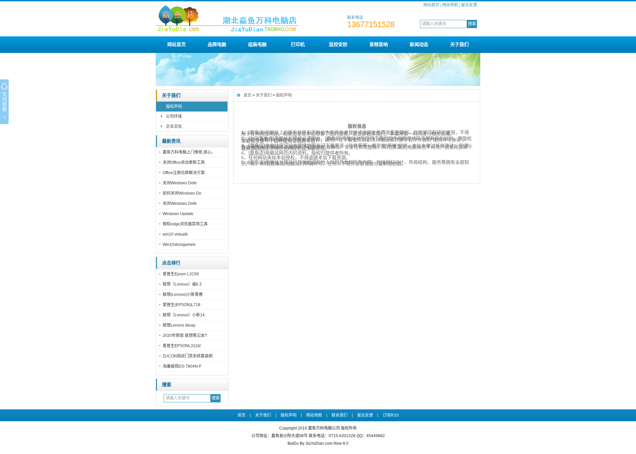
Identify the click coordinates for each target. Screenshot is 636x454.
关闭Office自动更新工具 (184, 162)
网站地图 (314, 415)
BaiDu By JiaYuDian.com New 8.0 (318, 443)
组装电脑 (257, 44)
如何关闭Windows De (182, 193)
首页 (247, 95)
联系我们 (339, 415)
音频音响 (378, 44)
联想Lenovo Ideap (179, 325)
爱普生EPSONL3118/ (182, 345)
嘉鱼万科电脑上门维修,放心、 (189, 152)
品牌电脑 (217, 44)
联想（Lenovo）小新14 (184, 315)
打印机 (298, 44)
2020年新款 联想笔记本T (185, 335)
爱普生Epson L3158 (181, 274)
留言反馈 (469, 5)
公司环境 (174, 116)
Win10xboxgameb (179, 244)
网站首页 (431, 5)
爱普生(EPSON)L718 (181, 304)
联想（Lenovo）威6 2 (182, 284)
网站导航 (450, 5)
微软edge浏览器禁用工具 (185, 224)
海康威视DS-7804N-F (182, 366)
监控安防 (338, 44)
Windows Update (178, 213)
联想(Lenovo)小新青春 (183, 294)
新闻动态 (419, 44)
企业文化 (174, 126)
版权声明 (174, 106)
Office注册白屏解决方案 (184, 172)
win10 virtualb (175, 234)
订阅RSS (391, 415)
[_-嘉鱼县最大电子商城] (250, 33)
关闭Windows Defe (180, 183)
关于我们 (459, 44)
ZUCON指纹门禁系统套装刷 (188, 356)
